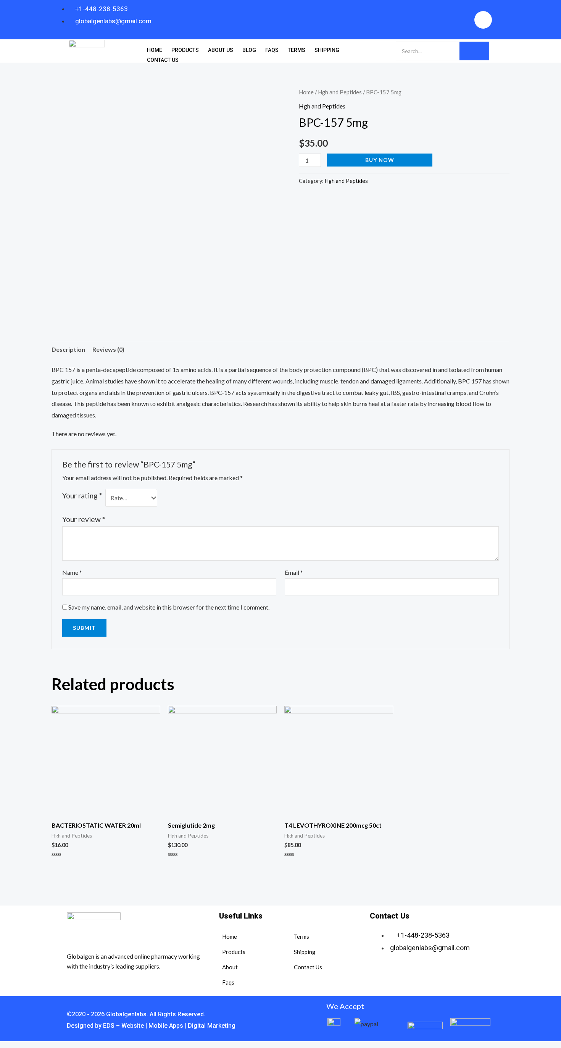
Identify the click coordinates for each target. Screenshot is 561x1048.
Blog (249, 50)
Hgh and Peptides (340, 92)
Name (72, 572)
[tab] (68, 349)
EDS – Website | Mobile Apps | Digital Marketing (168, 1025)
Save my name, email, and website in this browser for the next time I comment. (168, 607)
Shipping (326, 50)
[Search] (474, 51)
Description (68, 349)
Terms (296, 50)
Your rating (82, 495)
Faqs (272, 50)
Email (294, 572)
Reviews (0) (108, 349)
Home (154, 50)
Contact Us (163, 60)
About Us (220, 50)
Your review (83, 519)
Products (185, 50)
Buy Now (379, 160)
